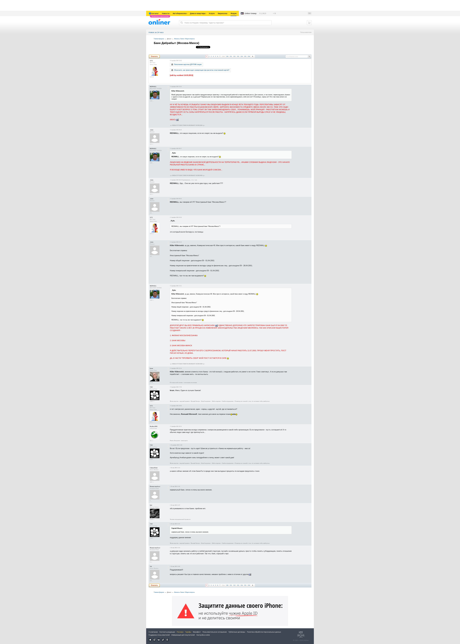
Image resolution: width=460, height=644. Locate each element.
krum (151, 368)
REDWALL (153, 86)
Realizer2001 (154, 426)
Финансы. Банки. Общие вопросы (184, 38)
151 (231, 56)
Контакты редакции (167, 632)
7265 (151, 387)
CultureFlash (153, 467)
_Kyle (151, 130)
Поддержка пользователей (159, 635)
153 (238, 56)
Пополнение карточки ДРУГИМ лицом (187, 64)
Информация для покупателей (183, 635)
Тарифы (188, 632)
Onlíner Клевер (250, 13)
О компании (153, 632)
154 (242, 56)
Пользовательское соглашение (215, 632)
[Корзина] (309, 22)
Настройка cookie (203, 635)
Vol (151, 566)
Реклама (180, 632)
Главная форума (159, 38)
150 (227, 56)
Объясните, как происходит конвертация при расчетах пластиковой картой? (201, 70)
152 (234, 56)
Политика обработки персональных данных (264, 632)
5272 (151, 60)
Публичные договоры (237, 632)
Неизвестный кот (155, 486)
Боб (151, 505)
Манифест (197, 632)
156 (249, 56)
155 (245, 56)
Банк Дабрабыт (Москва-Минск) (176, 43)
